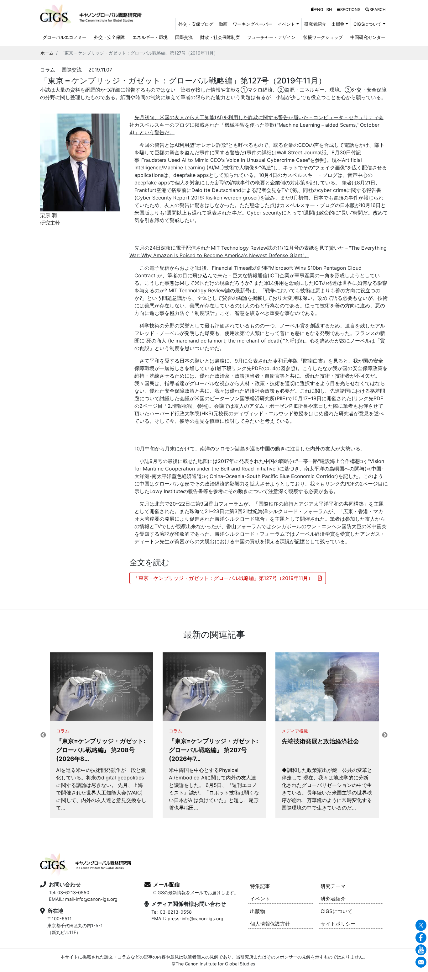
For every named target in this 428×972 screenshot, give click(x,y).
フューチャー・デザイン (271, 37)
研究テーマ (333, 886)
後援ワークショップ (323, 37)
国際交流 (184, 37)
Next (385, 735)
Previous (43, 735)
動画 (223, 24)
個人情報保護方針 (270, 924)
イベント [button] (286, 24)
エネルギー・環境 (150, 37)
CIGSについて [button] (367, 24)
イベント (260, 898)
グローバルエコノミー (64, 37)
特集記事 (260, 886)
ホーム (47, 53)
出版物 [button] (338, 24)
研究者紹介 (315, 24)
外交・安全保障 (109, 37)
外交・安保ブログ (195, 24)
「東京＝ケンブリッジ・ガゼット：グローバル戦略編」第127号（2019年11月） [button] (225, 578)
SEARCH (377, 9)
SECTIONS (350, 9)
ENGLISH (323, 9)
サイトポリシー (338, 924)
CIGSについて (336, 911)
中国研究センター (367, 37)
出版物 (257, 911)
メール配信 (166, 884)
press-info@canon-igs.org (195, 918)
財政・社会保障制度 (220, 37)
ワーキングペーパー (252, 24)
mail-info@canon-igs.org (91, 899)
